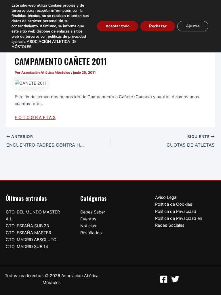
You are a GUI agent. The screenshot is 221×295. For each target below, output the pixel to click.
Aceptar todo (117, 26)
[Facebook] (164, 279)
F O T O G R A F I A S (35, 117)
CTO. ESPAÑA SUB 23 (27, 225)
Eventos (88, 219)
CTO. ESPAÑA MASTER (28, 232)
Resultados (91, 232)
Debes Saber (92, 212)
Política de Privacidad (175, 211)
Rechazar (157, 26)
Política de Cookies (173, 204)
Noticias (88, 225)
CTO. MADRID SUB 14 (27, 246)
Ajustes (193, 26)
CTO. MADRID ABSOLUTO (31, 239)
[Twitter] (175, 279)
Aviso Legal (166, 197)
